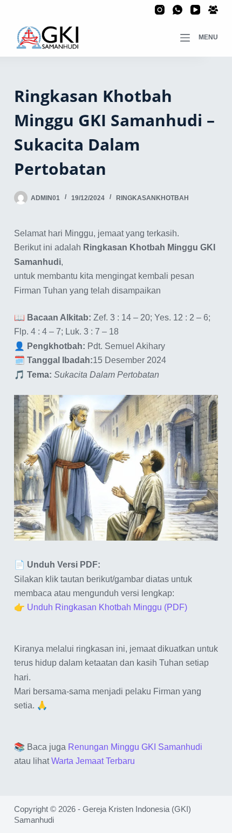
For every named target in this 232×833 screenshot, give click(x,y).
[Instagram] (160, 10)
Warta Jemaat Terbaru (93, 761)
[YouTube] (195, 10)
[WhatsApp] (177, 10)
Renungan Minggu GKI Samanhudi (135, 747)
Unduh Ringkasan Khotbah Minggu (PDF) (107, 607)
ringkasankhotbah (152, 198)
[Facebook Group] (213, 10)
